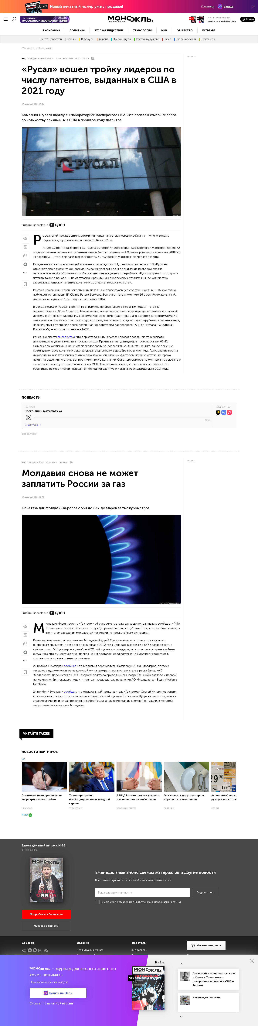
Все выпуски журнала (90, 950)
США (58, 58)
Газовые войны (36, 462)
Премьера (208, 39)
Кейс (168, 39)
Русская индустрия (109, 30)
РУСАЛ (86, 58)
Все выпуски (29, 433)
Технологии (142, 30)
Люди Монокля (186, 39)
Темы (70, 39)
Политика (77, 30)
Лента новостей (51, 39)
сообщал (70, 666)
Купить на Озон (60, 993)
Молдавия (51, 462)
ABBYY (77, 58)
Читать (211, 21)
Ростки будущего (147, 39)
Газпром (63, 462)
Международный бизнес (41, 58)
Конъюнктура (122, 39)
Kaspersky (68, 58)
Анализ (103, 39)
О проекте (138, 950)
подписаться (228, 21)
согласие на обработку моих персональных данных (149, 902)
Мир (164, 30)
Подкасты (31, 397)
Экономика (51, 30)
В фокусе (87, 39)
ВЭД (23, 58)
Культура (209, 30)
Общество (185, 30)
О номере (207, 6)
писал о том (66, 337)
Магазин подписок (209, 945)
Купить (228, 6)
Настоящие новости (206, 997)
